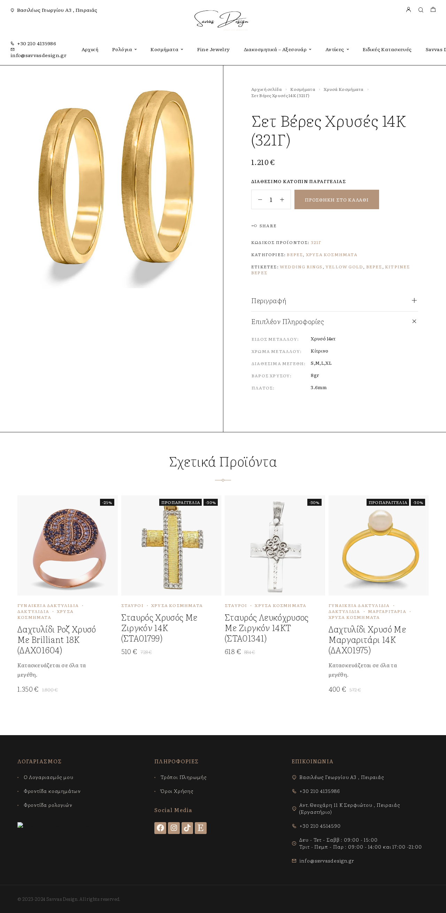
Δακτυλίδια (33, 611)
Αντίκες (334, 49)
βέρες (374, 266)
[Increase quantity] (285, 199)
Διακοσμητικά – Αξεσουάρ (275, 49)
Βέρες (295, 254)
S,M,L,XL (321, 363)
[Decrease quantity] (257, 199)
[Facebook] (160, 828)
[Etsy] (201, 828)
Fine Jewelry (213, 49)
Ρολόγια (122, 49)
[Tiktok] (187, 828)
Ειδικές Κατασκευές (387, 49)
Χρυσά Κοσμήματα (344, 89)
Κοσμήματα (164, 49)
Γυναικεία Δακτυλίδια (48, 605)
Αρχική (90, 49)
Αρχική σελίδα (266, 89)
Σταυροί (132, 605)
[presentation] (62, 669)
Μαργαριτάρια (387, 611)
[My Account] (408, 10)
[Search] (421, 10)
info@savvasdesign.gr (38, 55)
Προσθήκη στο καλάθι (337, 199)
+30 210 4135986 (36, 43)
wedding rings (301, 266)
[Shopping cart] (433, 10)
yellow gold (344, 266)
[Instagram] (174, 828)
